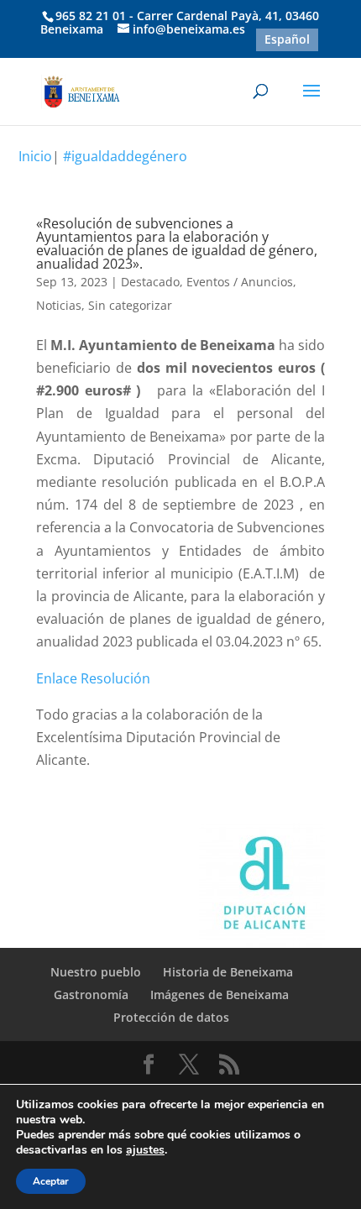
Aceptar (51, 1181)
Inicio (35, 156)
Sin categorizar (130, 305)
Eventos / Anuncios (239, 282)
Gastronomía (91, 994)
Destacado (150, 282)
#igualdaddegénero (125, 156)
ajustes (145, 1150)
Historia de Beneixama (228, 972)
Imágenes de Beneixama (219, 994)
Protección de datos (171, 1017)
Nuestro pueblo (95, 972)
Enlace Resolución (93, 678)
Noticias (58, 305)
